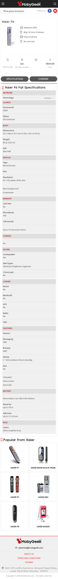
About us (29, 554)
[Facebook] (50, 11)
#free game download (13, 11)
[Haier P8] (15, 522)
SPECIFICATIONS (14, 79)
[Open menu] (3, 4)
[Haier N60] (43, 492)
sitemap (29, 562)
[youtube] (55, 11)
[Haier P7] (15, 463)
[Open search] (55, 4)
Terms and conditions (29, 558)
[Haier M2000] (43, 522)
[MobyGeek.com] (29, 4)
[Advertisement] (29, 575)
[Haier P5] (15, 492)
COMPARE (43, 79)
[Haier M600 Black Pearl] (43, 463)
